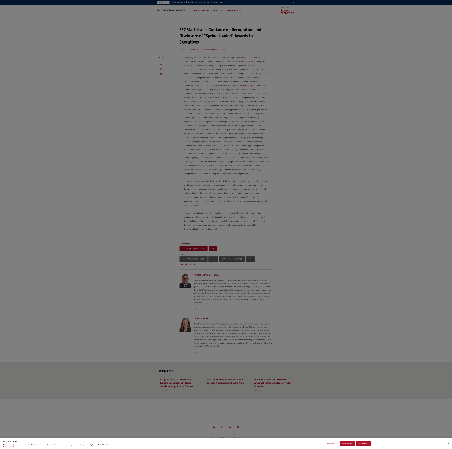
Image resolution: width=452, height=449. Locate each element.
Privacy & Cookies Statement (10, 447)
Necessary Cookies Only (347, 443)
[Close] (448, 443)
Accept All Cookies (363, 443)
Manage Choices (331, 443)
